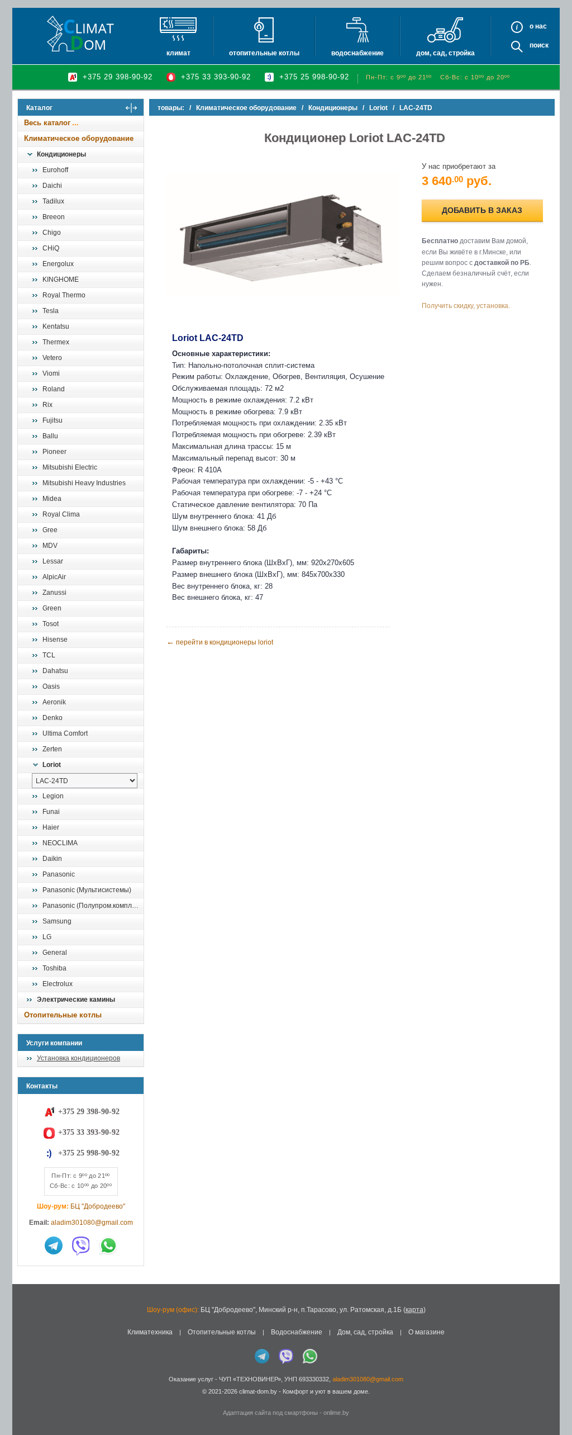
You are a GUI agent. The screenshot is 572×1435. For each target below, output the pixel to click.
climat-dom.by (258, 1391)
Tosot (50, 624)
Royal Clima (61, 514)
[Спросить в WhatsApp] (108, 1245)
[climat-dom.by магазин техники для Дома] (80, 34)
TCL (48, 655)
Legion (53, 796)
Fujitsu (52, 420)
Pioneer (54, 452)
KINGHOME (60, 279)
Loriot (51, 765)
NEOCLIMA (60, 843)
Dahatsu (55, 671)
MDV (50, 546)
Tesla (50, 311)
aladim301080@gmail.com (92, 1222)
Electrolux (57, 984)
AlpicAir (54, 577)
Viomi (51, 373)
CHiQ (50, 248)
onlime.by (336, 1412)
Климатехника (150, 1332)
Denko (52, 718)
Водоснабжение (357, 53)
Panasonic (58, 874)
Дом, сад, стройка (445, 53)
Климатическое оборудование (79, 138)
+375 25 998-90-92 (314, 77)
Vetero (52, 358)
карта (414, 1310)
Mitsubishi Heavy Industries (84, 483)
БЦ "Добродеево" (97, 1206)
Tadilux (53, 201)
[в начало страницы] (552, 1401)
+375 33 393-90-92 (216, 77)
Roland (53, 389)
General (54, 952)
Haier (50, 827)
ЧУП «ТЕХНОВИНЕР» (250, 1379)
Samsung (57, 921)
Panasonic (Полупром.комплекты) (92, 906)
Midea (51, 499)
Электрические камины (76, 999)
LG (46, 937)
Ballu (50, 436)
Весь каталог (47, 123)
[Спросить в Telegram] (54, 1245)
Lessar (52, 561)
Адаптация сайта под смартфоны (270, 1412)
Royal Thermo (63, 295)
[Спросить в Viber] (81, 1245)
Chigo (51, 232)
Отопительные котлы (264, 53)
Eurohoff (55, 170)
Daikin (52, 859)
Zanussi (54, 592)
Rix (47, 405)
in (27, 1400)
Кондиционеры (61, 154)
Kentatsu (55, 326)
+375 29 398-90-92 (117, 77)
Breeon (53, 217)
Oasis (51, 686)
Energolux (58, 264)
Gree (50, 530)
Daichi (52, 186)
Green (51, 608)
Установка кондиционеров (78, 1058)
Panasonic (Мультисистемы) (86, 890)
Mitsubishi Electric (69, 467)
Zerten (52, 749)
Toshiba (54, 968)
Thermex (55, 342)
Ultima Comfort (65, 733)
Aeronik (54, 702)
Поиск (539, 45)
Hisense (55, 639)
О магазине (426, 1332)
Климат (178, 53)
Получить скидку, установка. (466, 306)
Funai (51, 812)
